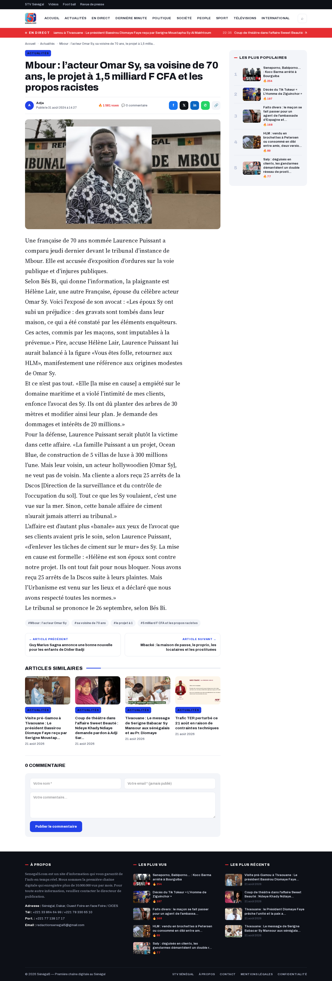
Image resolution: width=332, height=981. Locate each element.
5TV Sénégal (34, 4)
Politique (161, 18)
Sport (222, 18)
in (194, 105)
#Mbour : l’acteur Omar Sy (47, 623)
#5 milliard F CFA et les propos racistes (169, 623)
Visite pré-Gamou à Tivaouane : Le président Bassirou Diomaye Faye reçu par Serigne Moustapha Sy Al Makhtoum (120, 33)
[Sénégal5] (30, 18)
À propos (207, 974)
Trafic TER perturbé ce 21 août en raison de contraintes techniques (197, 723)
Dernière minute (131, 18)
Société (184, 18)
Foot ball (69, 4)
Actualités (75, 18)
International (275, 18)
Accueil (51, 18)
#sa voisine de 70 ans (90, 623)
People (204, 18)
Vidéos (53, 4)
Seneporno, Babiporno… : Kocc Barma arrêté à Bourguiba (282, 72)
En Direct (101, 18)
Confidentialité (292, 974)
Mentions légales (257, 974)
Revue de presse (92, 4)
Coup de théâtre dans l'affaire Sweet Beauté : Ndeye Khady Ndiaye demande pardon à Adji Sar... (96, 728)
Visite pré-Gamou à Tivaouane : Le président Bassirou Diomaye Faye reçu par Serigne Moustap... (46, 728)
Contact (228, 974)
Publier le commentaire (56, 826)
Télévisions (245, 18)
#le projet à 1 (123, 623)
